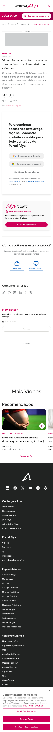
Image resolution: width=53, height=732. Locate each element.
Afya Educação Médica (13, 645)
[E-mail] (14, 292)
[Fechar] (50, 690)
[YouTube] (30, 488)
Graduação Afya (10, 641)
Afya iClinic (7, 671)
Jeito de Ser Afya (10, 524)
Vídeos (5, 542)
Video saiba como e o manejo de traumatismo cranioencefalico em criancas (41, 24)
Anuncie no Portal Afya (13, 560)
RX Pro (5, 684)
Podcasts (6, 547)
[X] (31, 292)
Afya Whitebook (10, 667)
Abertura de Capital (11, 528)
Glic (4, 675)
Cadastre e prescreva (38, 16)
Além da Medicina (10, 658)
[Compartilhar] (4, 95)
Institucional (8, 506)
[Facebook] (25, 292)
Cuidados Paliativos (11, 605)
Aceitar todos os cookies (26, 727)
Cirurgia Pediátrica (10, 592)
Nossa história (8, 515)
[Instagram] (38, 488)
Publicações (8, 555)
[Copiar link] (3, 292)
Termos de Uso (15, 181)
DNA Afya (6, 519)
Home (4, 24)
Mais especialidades (11, 626)
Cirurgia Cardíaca (10, 587)
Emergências (8, 613)
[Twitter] (22, 488)
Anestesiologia (9, 574)
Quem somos (8, 511)
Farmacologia (8, 622)
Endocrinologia (9, 618)
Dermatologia (8, 609)
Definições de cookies (26, 711)
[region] (26, 709)
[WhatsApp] (9, 292)
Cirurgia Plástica (9, 596)
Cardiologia (7, 578)
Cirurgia (5, 583)
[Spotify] (45, 488)
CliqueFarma (8, 680)
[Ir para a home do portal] (26, 6)
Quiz (4, 551)
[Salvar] (11, 95)
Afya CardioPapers (11, 654)
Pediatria (23, 24)
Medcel (5, 649)
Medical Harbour (10, 662)
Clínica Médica (8, 600)
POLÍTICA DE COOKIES (33, 706)
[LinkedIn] (20, 292)
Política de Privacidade (35, 181)
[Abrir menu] (3, 6)
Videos (13, 24)
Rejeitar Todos (26, 719)
